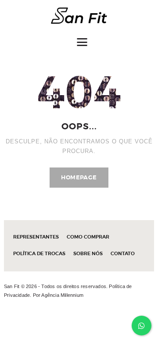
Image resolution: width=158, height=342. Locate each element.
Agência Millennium (62, 295)
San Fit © (14, 286)
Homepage (79, 177)
